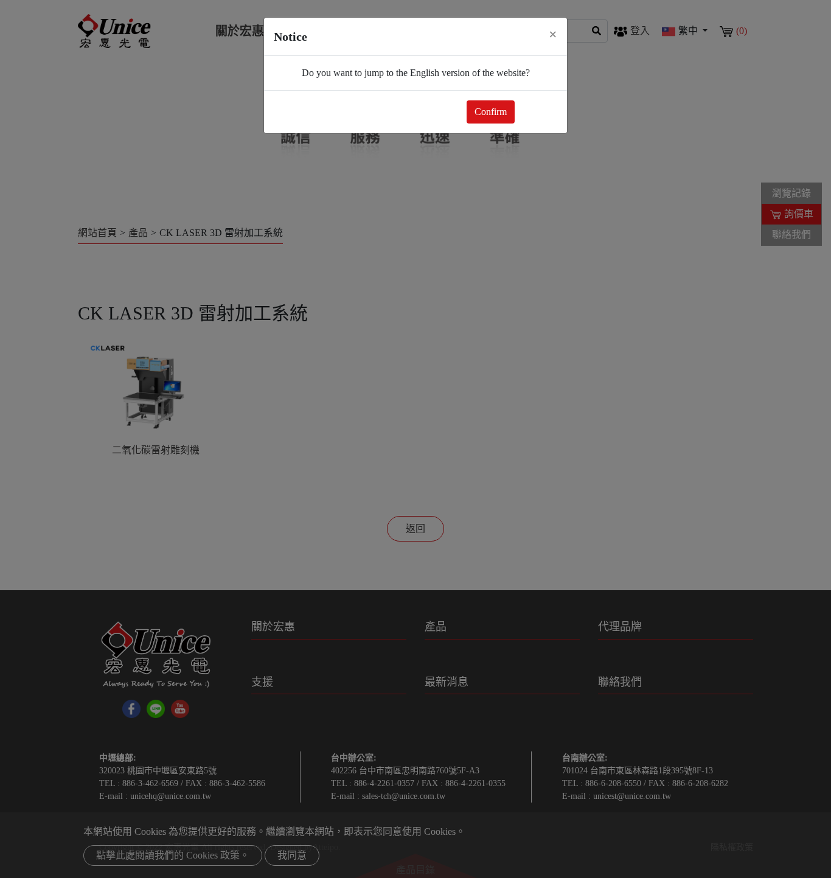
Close (538, 111)
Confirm (491, 111)
